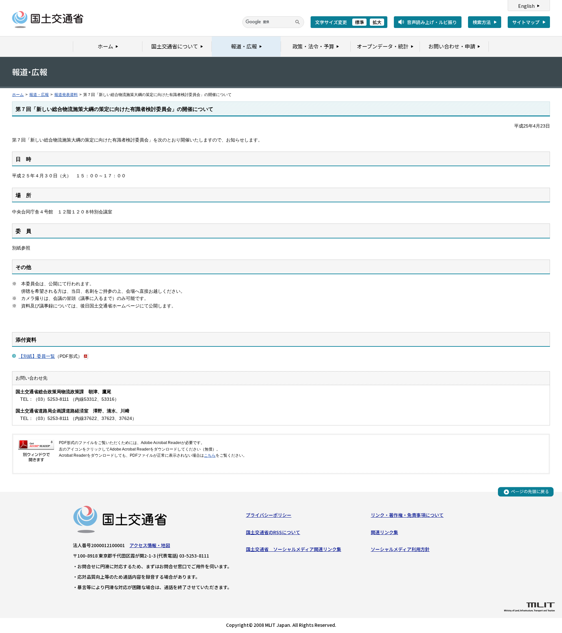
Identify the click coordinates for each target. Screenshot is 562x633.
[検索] (297, 22)
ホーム (18, 94)
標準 (359, 22)
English (526, 6)
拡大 (376, 22)
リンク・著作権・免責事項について (407, 515)
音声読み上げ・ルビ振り (432, 22)
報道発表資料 (66, 94)
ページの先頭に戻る (530, 492)
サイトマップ (526, 22)
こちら (210, 455)
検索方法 (482, 22)
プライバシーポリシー (268, 515)
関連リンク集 (384, 532)
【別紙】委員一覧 (37, 356)
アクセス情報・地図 (149, 545)
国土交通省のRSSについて (273, 532)
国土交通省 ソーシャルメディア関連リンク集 (293, 549)
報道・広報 (39, 94)
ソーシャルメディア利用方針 (400, 549)
